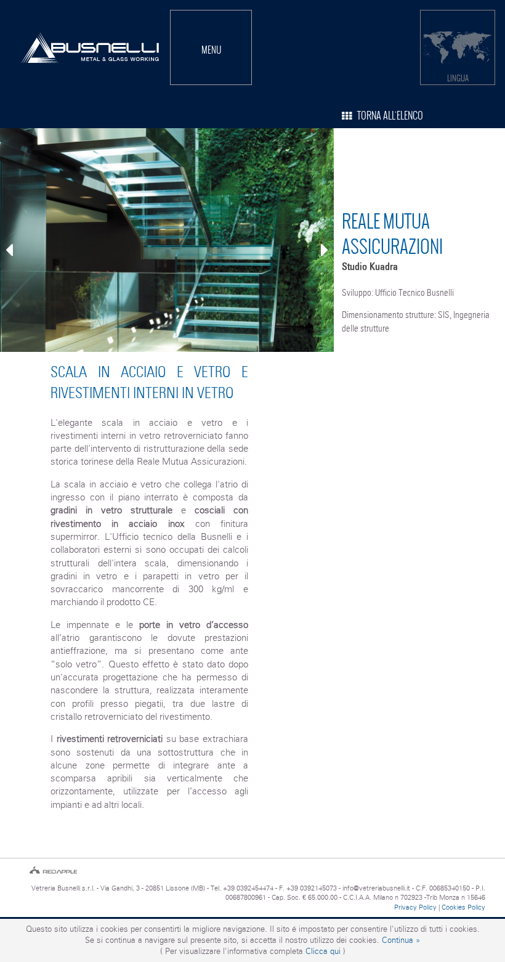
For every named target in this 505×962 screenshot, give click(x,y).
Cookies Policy (463, 907)
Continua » (401, 940)
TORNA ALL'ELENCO (387, 115)
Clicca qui (323, 951)
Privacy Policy (415, 907)
